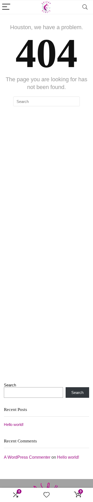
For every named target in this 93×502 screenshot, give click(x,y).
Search (10, 385)
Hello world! (14, 424)
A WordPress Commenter (27, 457)
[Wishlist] (46, 495)
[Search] (85, 7)
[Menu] (6, 7)
